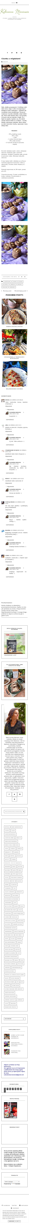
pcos (22, 960)
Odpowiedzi (10, 409)
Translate (17, 1184)
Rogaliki (7, 881)
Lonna (7, 555)
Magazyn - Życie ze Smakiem (12, 863)
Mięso (14, 866)
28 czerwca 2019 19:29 (17, 478)
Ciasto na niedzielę (10, 834)
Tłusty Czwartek (9, 891)
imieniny (19, 938)
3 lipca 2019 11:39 (16, 463)
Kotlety (7, 859)
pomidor (7, 967)
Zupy (15, 902)
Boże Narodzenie (16, 827)
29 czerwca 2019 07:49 (17, 530)
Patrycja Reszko (10, 502)
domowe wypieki (17, 924)
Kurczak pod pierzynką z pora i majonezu (17, 1044)
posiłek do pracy (9, 971)
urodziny (12, 287)
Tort (14, 888)
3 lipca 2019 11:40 (16, 543)
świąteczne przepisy (10, 1007)
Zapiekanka (8, 902)
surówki (7, 985)
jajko (6, 945)
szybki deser (15, 985)
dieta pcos (20, 920)
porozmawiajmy (16, 967)
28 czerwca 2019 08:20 (16, 400)
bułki (21, 906)
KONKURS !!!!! (8, 852)
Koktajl (12, 855)
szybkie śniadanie (10, 989)
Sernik (7, 884)
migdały (19, 284)
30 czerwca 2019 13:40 (16, 555)
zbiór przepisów (9, 992)
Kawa (6, 855)
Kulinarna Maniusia (15, 412)
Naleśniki (7, 870)
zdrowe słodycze (10, 999)
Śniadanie (13, 1003)
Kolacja (19, 855)
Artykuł (7, 827)
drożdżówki (8, 931)
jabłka (19, 942)
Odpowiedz (8, 406)
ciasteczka (7, 281)
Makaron (7, 866)
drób (6, 935)
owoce (16, 960)
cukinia (7, 917)
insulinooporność (10, 942)
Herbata (13, 848)
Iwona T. (7, 478)
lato (19, 953)
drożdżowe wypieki (10, 927)
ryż (18, 981)
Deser (20, 281)
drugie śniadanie (19, 931)
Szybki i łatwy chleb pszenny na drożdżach (17, 1036)
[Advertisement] (14, 36)
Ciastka (15, 281)
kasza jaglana (9, 949)
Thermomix (8, 888)
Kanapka (16, 852)
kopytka (17, 949)
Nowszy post (7, 291)
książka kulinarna (10, 953)
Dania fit (18, 837)
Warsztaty (19, 891)
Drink (6, 848)
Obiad (19, 870)
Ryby (13, 881)
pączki (7, 978)
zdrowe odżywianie (10, 996)
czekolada (14, 917)
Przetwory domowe (16, 877)
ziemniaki (19, 999)
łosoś (6, 1003)
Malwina (7, 530)
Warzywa (7, 895)
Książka (14, 859)
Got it (18, 1221)
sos (22, 981)
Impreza (13, 284)
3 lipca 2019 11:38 (16, 413)
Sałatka (19, 881)
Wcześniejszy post (20, 291)
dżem (17, 935)
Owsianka (7, 873)
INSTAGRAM (24, 1205)
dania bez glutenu (10, 920)
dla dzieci (5, 284)
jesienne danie (14, 945)
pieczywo (20, 963)
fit (22, 935)
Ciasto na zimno (9, 837)
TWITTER (14, 1205)
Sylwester (14, 884)
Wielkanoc (16, 895)
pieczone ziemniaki (10, 963)
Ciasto (13, 830)
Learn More (11, 1221)
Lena (6, 425)
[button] (14, 2)
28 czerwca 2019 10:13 (14, 425)
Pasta (14, 873)
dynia (11, 935)
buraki (16, 906)
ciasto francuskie (18, 913)
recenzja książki (9, 981)
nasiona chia (8, 960)
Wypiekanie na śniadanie (12, 899)
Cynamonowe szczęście (12, 450)
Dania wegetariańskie (11, 841)
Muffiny (20, 866)
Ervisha (7, 400)
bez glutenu (8, 906)
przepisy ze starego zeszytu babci (14, 974)
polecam (4, 287)
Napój (14, 870)
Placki (6, 877)
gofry (6, 938)
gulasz (13, 938)
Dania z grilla (9, 845)
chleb (20, 909)
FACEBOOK (6, 1205)
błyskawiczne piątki (10, 909)
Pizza (19, 873)
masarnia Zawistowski (11, 956)
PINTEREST (16, 1208)
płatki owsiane (15, 978)
